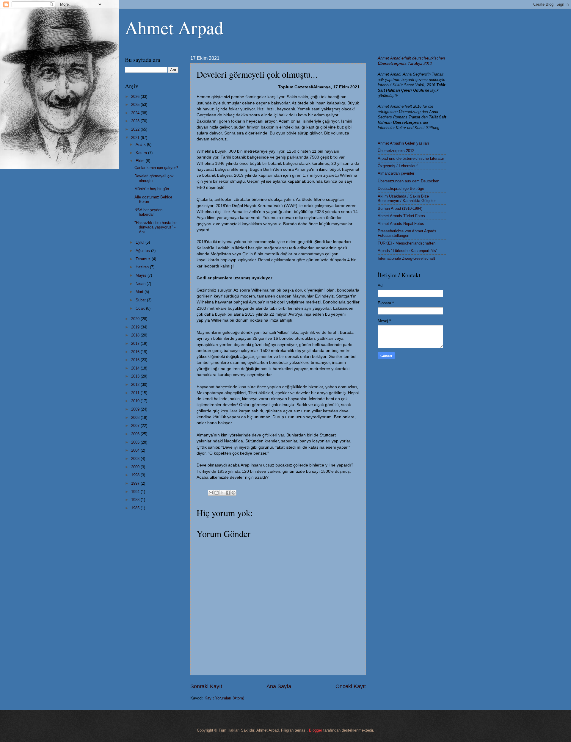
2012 (136, 384)
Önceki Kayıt (350, 686)
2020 (136, 319)
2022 (136, 129)
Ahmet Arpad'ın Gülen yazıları (403, 143)
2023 (136, 121)
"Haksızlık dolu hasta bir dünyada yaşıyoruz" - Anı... (155, 227)
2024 (136, 113)
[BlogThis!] (216, 493)
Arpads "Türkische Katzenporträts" (407, 250)
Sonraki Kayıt (206, 686)
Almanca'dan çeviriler (396, 173)
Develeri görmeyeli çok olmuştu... (154, 178)
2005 (136, 442)
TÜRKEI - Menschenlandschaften (406, 243)
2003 (136, 458)
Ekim (141, 161)
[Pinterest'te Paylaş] (233, 493)
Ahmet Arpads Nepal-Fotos (401, 223)
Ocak (141, 308)
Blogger (315, 730)
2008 (136, 417)
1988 (136, 499)
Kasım (142, 153)
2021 (136, 137)
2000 (136, 467)
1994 (136, 491)
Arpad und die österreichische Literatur (411, 158)
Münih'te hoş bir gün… (153, 189)
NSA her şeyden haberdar (148, 212)
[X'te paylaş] (222, 493)
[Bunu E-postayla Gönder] (211, 493)
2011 (136, 393)
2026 (136, 96)
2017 (136, 343)
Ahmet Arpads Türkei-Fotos (401, 216)
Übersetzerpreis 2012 (396, 150)
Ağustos (143, 250)
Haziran (143, 267)
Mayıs (142, 275)
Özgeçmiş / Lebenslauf (398, 166)
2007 (136, 425)
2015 (136, 360)
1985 (136, 508)
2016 (136, 352)
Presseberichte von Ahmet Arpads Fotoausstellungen (407, 233)
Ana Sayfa (278, 686)
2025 (136, 104)
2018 (136, 335)
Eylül (140, 242)
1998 (136, 475)
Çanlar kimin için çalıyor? (156, 167)
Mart (140, 291)
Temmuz (144, 259)
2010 (136, 401)
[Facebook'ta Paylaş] (228, 493)
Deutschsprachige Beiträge (401, 188)
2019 (136, 327)
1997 (136, 483)
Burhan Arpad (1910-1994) (400, 208)
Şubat (141, 300)
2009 (136, 409)
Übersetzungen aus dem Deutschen (408, 181)
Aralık (141, 144)
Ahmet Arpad (174, 27)
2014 (136, 368)
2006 (136, 434)
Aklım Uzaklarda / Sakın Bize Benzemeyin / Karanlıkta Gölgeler (407, 198)
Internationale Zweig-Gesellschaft (406, 258)
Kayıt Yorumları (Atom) (224, 698)
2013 (136, 376)
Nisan (141, 283)
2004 (136, 450)
